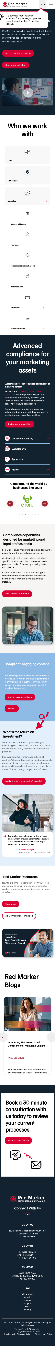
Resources (11, 904)
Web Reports (19, 448)
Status (27, 1300)
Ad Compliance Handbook (19, 915)
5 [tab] (32, 514)
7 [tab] (38, 514)
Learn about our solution (18, 53)
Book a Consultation (18, 1140)
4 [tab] (28, 514)
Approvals (17, 459)
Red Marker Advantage (17, 593)
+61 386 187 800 (27, 1279)
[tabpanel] (27, 502)
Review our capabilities (19, 424)
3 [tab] (25, 514)
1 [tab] (19, 514)
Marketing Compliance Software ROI (24, 781)
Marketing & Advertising (20, 697)
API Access (27, 1294)
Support (27, 1303)
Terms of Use (20, 1329)
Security (27, 1297)
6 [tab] (35, 514)
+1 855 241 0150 (27, 1236)
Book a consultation (16, 65)
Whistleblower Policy (43, 1334)
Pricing (27, 1309)
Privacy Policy (34, 1329)
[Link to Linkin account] (27, 1214)
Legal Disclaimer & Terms (29, 1332)
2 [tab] (22, 514)
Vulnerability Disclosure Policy (18, 1334)
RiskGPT (16, 469)
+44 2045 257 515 (27, 1257)
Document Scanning (22, 438)
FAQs (27, 1306)
